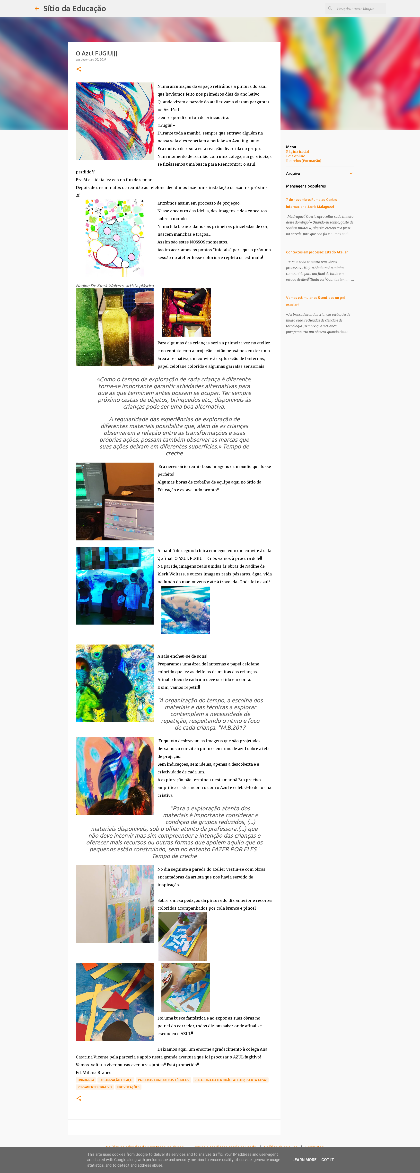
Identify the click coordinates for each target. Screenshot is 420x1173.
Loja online (295, 156)
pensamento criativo (95, 1087)
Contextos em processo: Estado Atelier (317, 252)
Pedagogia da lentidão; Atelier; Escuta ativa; (231, 1080)
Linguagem (86, 1080)
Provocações (128, 1087)
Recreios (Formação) (303, 161)
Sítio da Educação (75, 8)
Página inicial (297, 151)
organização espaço (115, 1080)
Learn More (304, 1159)
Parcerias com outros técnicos (163, 1080)
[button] (79, 69)
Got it (327, 1159)
